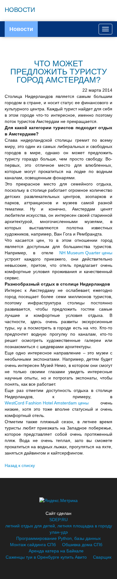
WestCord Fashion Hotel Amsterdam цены (47, 402)
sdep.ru (58, 519)
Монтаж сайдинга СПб (33, 544)
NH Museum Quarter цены (85, 252)
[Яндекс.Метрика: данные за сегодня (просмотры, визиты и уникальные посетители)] (58, 500)
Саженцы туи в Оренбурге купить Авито (46, 557)
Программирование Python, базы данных (58, 538)
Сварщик (102, 557)
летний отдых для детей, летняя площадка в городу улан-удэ (58, 529)
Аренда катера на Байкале (56, 550)
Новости (21, 29)
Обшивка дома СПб (82, 544)
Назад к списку (20, 465)
